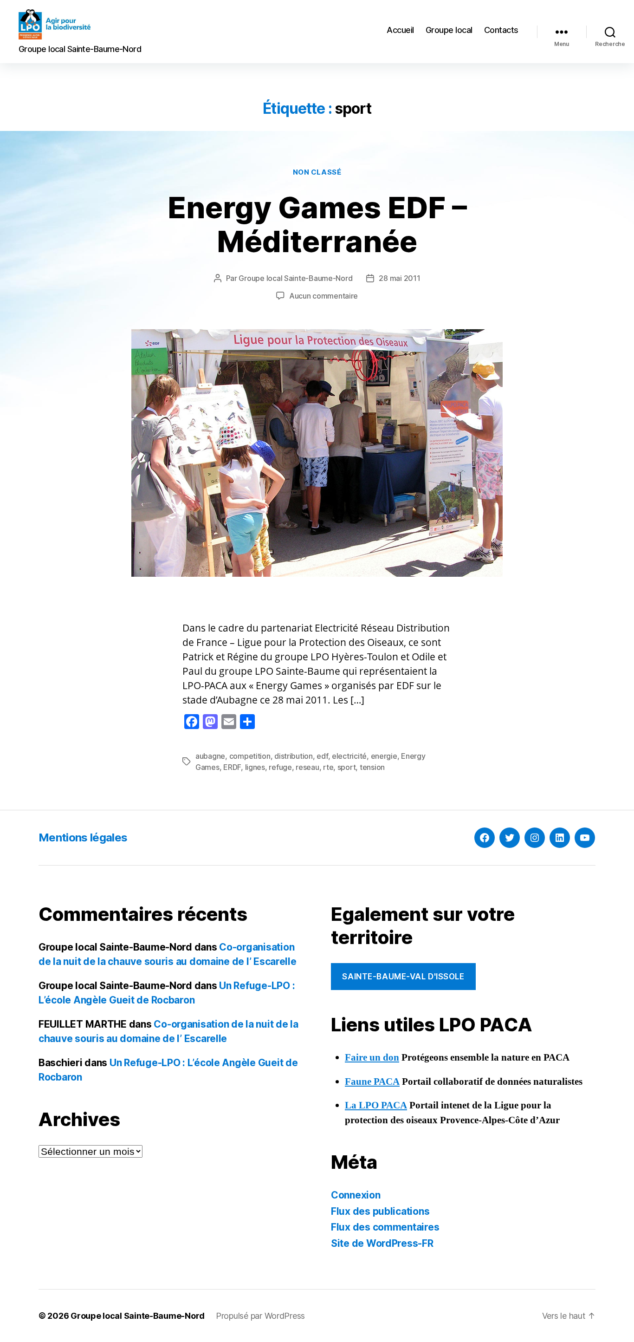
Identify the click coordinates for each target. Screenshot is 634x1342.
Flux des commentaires (385, 1227)
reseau (307, 767)
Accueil (400, 30)
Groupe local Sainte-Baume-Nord (295, 278)
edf (322, 756)
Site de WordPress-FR (382, 1243)
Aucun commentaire (323, 295)
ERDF (232, 767)
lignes (255, 767)
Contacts (501, 30)
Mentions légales (83, 837)
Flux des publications (380, 1211)
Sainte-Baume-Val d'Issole (403, 976)
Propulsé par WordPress (260, 1316)
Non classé (317, 172)
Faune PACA (372, 1081)
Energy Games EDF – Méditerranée (317, 224)
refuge (280, 767)
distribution (293, 756)
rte (328, 767)
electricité (349, 756)
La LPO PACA (376, 1105)
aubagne (210, 756)
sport (346, 767)
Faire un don (372, 1057)
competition (250, 756)
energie (384, 756)
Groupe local (449, 30)
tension (372, 767)
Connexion (356, 1195)
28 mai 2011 (399, 278)
